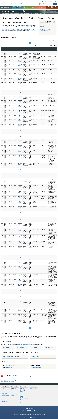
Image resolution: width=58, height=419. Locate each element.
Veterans (12, 395)
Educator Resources (29, 7)
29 (34, 42)
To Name (35, 50)
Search (55, 3)
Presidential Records (5, 395)
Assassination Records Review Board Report (48, 32)
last (42, 42)
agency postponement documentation (25, 344)
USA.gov (43, 414)
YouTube (30, 410)
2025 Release (6, 347)
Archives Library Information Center (5, 400)
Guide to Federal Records (23, 393)
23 (24, 42)
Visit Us (40, 7)
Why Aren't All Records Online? (24, 399)
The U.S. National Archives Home (12, 2)
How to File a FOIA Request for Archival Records (23, 401)
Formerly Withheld (15, 49)
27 (31, 42)
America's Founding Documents (52, 7)
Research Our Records (6, 7)
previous (18, 42)
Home (3, 13)
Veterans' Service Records (17, 7)
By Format (3, 389)
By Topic (3, 388)
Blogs (32, 410)
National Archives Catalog (5, 394)
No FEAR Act (39, 414)
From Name (43, 50)
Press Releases (35, 356)
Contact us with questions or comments (7, 381)
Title (49, 50)
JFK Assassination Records (17, 13)
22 (23, 42)
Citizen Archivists (41, 1)
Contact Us (55, 1)
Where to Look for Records (23, 397)
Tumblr (29, 410)
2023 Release (20, 347)
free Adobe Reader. (13, 375)
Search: (35, 45)
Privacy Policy (24, 414)
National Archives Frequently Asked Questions (23, 390)
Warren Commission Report (46, 27)
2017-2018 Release (50, 347)
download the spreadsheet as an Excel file (41, 40)
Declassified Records (24, 395)
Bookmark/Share (48, 1)
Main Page (43, 25)
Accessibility (19, 414)
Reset (55, 45)
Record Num (5, 49)
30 (36, 42)
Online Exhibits (4, 401)
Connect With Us (29, 408)
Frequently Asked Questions (11, 356)
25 (28, 42)
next (40, 42)
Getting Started (23, 388)
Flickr (34, 410)
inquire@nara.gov (8, 367)
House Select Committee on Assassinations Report (46, 30)
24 (26, 42)
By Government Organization (4, 392)
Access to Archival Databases (5, 397)
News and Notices (33, 388)
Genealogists (13, 388)
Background (43, 26)
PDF (19, 53)
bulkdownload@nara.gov (30, 337)
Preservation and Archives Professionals (14, 392)
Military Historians (14, 389)
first (15, 42)
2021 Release (34, 347)
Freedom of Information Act (32, 414)
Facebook (23, 410)
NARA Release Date (9, 49)
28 (33, 42)
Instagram (27, 410)
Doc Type (25, 50)
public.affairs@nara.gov (37, 367)
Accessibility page (28, 376)
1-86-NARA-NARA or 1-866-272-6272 (29, 417)
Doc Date (20, 50)
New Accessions (32, 389)
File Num (30, 50)
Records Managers (14, 394)
